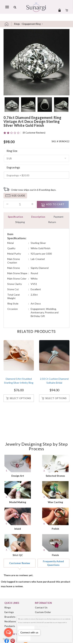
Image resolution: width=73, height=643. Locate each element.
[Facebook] (6, 641)
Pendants (9, 626)
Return (52, 222)
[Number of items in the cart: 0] (67, 10)
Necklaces (10, 621)
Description (38, 216)
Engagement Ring (32, 23)
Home (8, 24)
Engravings (13, 167)
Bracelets (9, 616)
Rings (17, 23)
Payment (58, 216)
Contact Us (41, 607)
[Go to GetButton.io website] (8, 639)
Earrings (9, 612)
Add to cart (55, 204)
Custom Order (43, 612)
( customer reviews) (34, 132)
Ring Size (12, 150)
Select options (20, 398)
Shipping (20, 222)
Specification (15, 216)
